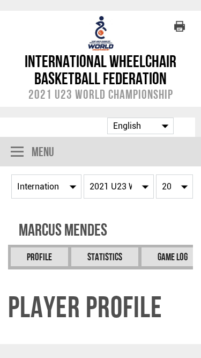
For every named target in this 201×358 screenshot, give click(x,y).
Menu (43, 151)
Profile (39, 256)
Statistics (104, 256)
